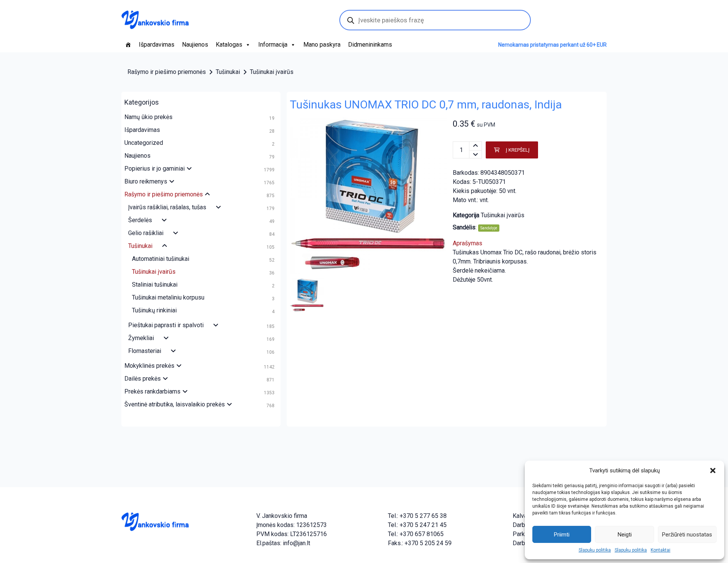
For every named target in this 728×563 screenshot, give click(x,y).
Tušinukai (228, 71)
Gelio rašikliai (145, 233)
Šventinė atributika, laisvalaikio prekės (174, 404)
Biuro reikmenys (145, 181)
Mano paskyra (321, 44)
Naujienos (195, 44)
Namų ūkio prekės (148, 117)
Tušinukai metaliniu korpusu (168, 297)
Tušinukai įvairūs (271, 71)
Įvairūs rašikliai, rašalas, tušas (167, 207)
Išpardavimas (156, 44)
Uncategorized (143, 142)
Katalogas (229, 44)
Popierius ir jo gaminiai (154, 168)
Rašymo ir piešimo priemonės (166, 71)
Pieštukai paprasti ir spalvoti (166, 325)
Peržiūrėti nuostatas (687, 534)
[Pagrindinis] (128, 44)
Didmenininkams (370, 44)
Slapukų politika (595, 550)
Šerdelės (140, 220)
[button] (713, 470)
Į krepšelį (518, 150)
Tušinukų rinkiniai (154, 310)
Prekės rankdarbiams (152, 391)
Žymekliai (141, 338)
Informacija (272, 44)
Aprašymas (467, 243)
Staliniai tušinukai (154, 284)
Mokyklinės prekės (149, 365)
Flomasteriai (144, 350)
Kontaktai (660, 550)
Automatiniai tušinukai (160, 258)
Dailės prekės (142, 378)
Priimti (562, 534)
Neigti (625, 534)
